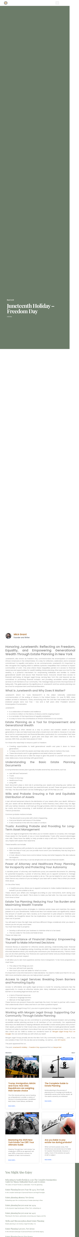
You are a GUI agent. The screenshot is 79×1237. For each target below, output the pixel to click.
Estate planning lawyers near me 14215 (20, 1213)
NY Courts (61, 1040)
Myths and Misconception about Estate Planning (24, 1221)
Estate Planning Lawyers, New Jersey (20, 1228)
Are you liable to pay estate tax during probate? (58, 1141)
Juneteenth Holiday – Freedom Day (26, 1047)
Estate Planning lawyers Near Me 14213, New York (24, 1189)
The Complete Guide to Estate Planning (56, 1084)
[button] (57, 3)
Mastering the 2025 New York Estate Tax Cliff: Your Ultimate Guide (21, 1142)
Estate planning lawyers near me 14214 (20, 1205)
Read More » (12, 1106)
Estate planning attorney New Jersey (19, 1197)
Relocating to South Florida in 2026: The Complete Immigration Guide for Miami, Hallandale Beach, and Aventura (31, 1180)
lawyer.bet (57, 1047)
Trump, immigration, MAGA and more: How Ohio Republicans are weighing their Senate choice (22, 1087)
